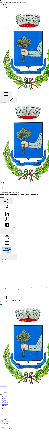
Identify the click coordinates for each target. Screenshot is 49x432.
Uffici (2, 390)
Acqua (2, 187)
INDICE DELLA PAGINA (3, 259)
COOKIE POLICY (2, 3)
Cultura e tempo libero (4, 396)
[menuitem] (2, 210)
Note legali (3, 427)
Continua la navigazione (3, 4)
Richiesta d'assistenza (4, 424)
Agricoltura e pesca (4, 405)
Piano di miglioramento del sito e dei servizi (7, 428)
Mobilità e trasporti (4, 400)
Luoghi (2, 412)
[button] (4, 183)
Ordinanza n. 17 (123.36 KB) (15, 300)
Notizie (2, 408)
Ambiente (3, 403)
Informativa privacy (4, 426)
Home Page (3, 191)
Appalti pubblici (3, 398)
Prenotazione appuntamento (5, 423)
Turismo (3, 399)
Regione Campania (2, 5)
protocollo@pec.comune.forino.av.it (6, 421)
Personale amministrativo (4, 392)
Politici (2, 391)
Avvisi (2, 409)
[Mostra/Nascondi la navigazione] (6, 94)
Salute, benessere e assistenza (5, 404)
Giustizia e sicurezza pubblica (5, 402)
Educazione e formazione (4, 401)
